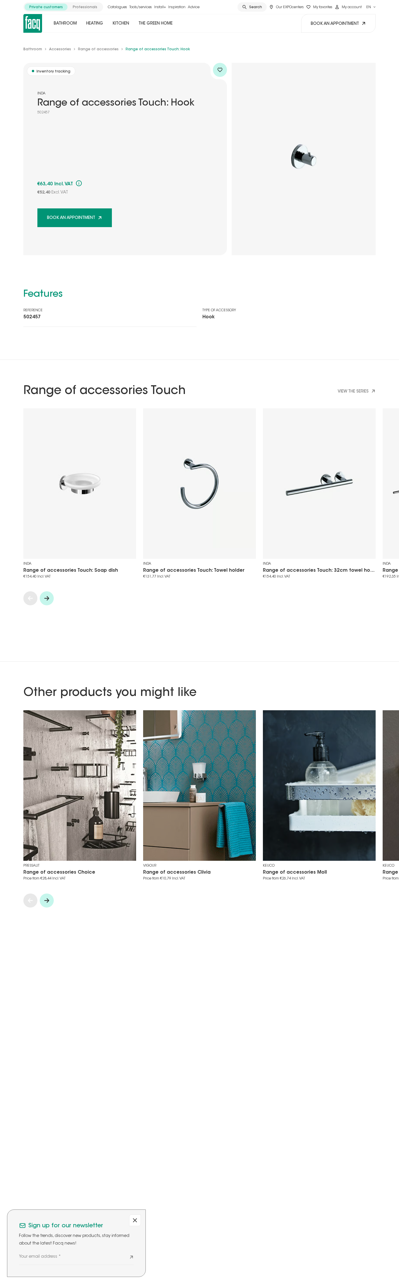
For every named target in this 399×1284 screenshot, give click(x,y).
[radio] (46, 7)
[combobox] (371, 7)
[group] (63, 7)
